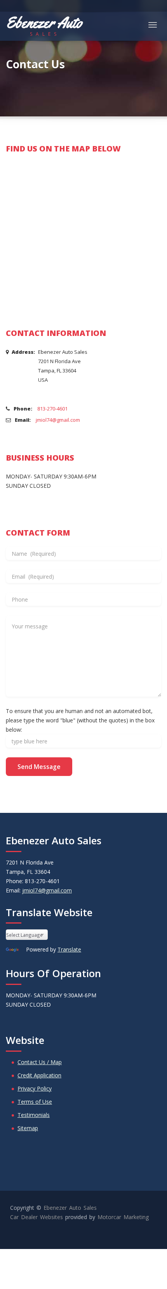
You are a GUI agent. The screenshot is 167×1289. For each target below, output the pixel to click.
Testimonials (33, 1115)
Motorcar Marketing (123, 1217)
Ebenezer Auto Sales (70, 1207)
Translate (69, 949)
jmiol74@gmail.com (58, 419)
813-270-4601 (52, 408)
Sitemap (27, 1128)
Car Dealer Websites (36, 1217)
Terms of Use (34, 1101)
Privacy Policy (34, 1088)
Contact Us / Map (39, 1062)
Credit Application (39, 1075)
